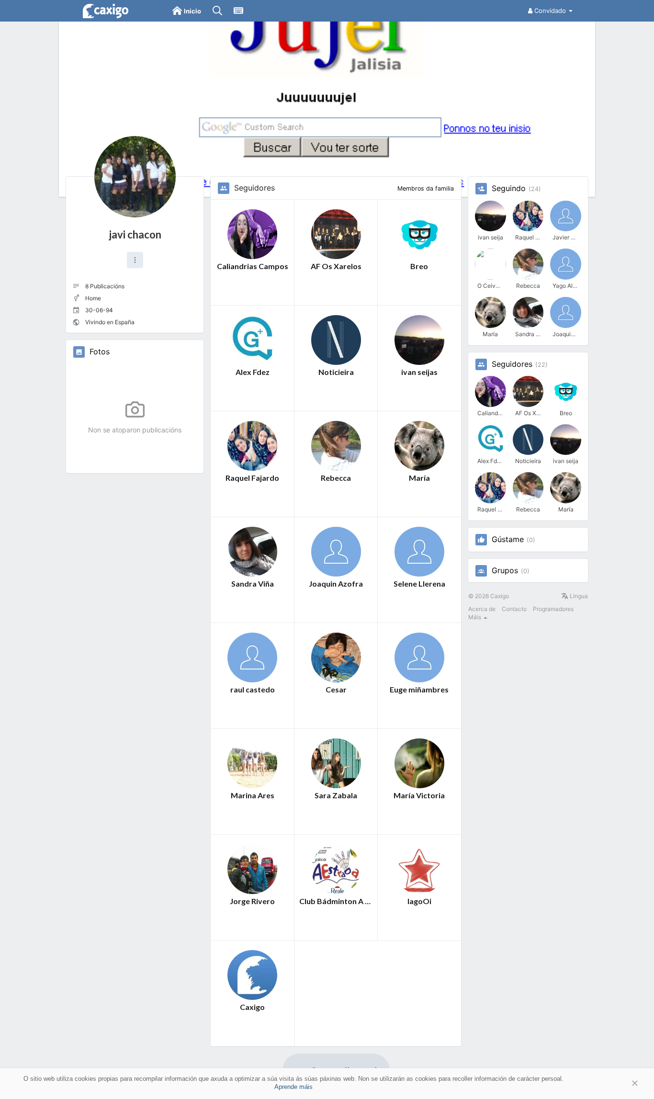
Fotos (100, 352)
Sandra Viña (252, 583)
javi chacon (135, 234)
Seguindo (509, 188)
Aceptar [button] (620, 1083)
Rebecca (336, 477)
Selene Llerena (419, 583)
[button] (135, 260)
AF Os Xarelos (336, 266)
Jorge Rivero (252, 901)
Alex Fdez (253, 371)
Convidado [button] (550, 10)
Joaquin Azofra (336, 583)
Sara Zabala (336, 795)
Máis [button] (475, 617)
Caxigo (252, 1006)
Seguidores (512, 364)
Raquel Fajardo (252, 477)
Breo (419, 266)
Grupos (505, 570)
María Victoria (419, 795)
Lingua (578, 596)
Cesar (336, 689)
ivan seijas (419, 371)
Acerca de (482, 608)
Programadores (553, 608)
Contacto (514, 608)
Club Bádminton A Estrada (336, 901)
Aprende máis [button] (293, 1086)
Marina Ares (252, 795)
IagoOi (419, 901)
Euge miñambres (419, 689)
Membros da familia (425, 188)
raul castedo (252, 689)
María (419, 477)
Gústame (508, 539)
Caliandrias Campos (252, 266)
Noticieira (336, 371)
